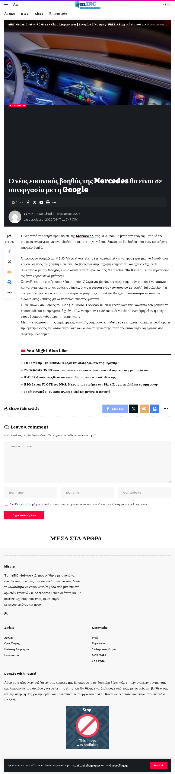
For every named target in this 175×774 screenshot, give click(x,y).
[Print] (48, 202)
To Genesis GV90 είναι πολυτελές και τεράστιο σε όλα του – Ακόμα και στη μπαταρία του (86, 370)
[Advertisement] (87, 142)
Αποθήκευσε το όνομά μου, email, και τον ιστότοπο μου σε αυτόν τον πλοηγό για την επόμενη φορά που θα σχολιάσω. (79, 504)
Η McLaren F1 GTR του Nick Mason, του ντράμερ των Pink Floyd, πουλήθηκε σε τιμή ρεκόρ (91, 384)
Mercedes (84, 236)
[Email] (41, 202)
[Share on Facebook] (28, 202)
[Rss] (6, 614)
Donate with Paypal (20, 674)
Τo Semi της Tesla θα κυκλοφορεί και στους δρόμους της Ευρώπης (70, 363)
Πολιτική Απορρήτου (87, 765)
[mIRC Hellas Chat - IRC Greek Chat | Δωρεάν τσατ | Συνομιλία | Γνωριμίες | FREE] (87, 4)
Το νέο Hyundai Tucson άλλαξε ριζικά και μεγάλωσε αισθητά (67, 392)
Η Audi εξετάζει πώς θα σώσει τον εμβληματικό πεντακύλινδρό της (69, 377)
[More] (54, 202)
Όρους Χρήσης (119, 765)
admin (28, 214)
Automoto (17, 105)
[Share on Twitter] (35, 202)
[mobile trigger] (8, 4)
